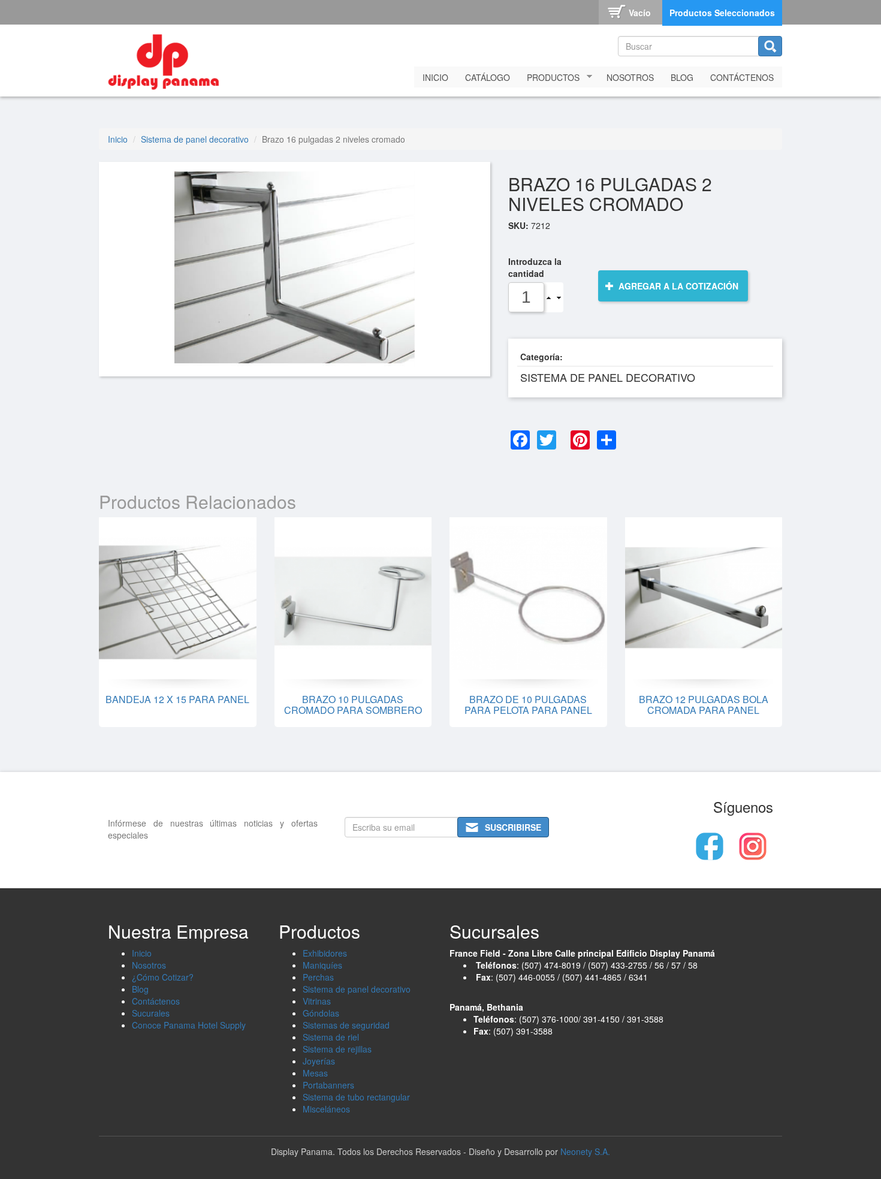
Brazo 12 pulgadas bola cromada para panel (703, 704)
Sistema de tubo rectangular (356, 1097)
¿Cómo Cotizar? (163, 977)
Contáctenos (742, 77)
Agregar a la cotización (677, 286)
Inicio (435, 77)
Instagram (752, 846)
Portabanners (328, 1085)
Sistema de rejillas (337, 1049)
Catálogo (487, 77)
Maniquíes (322, 965)
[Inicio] (168, 59)
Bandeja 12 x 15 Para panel (177, 699)
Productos (549, 77)
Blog (682, 77)
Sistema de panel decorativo (195, 139)
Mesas (315, 1073)
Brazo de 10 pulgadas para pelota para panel (528, 704)
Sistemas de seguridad (346, 1025)
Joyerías (319, 1061)
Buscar (770, 46)
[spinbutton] (526, 297)
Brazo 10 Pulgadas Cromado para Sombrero (353, 704)
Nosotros (630, 77)
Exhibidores (325, 953)
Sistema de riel (331, 1037)
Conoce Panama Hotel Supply (189, 1025)
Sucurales (151, 1013)
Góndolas (321, 1013)
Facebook (709, 846)
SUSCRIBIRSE (513, 827)
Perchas (318, 977)
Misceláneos (326, 1109)
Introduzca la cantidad (535, 267)
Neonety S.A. (585, 1151)
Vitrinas (317, 1001)
